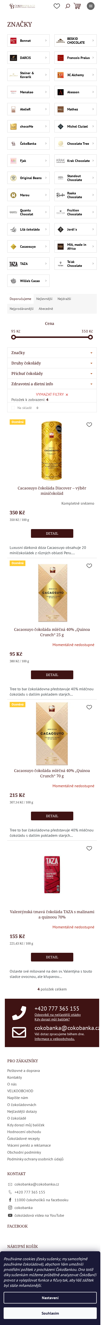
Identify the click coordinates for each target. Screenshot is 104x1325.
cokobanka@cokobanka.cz (68, 1028)
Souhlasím (50, 1313)
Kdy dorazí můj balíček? (52, 1019)
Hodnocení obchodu (24, 1131)
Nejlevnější (44, 299)
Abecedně (46, 308)
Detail (52, 533)
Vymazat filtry (50, 394)
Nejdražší (64, 299)
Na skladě (27, 408)
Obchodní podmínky (24, 1152)
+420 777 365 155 (57, 1008)
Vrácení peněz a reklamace (29, 1145)
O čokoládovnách (21, 1104)
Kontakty (14, 1077)
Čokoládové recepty (23, 1138)
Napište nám (17, 1097)
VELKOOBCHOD (20, 1090)
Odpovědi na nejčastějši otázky (58, 1014)
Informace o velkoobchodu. (55, 1039)
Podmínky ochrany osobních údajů (35, 1159)
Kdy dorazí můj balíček (26, 1124)
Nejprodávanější (22, 308)
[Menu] (91, 6)
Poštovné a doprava (23, 1070)
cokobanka (24, 1207)
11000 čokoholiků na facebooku (41, 1199)
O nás (12, 1084)
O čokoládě (16, 1118)
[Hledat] (68, 6)
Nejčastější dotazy (22, 1111)
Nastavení (50, 1297)
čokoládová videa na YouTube (39, 1215)
